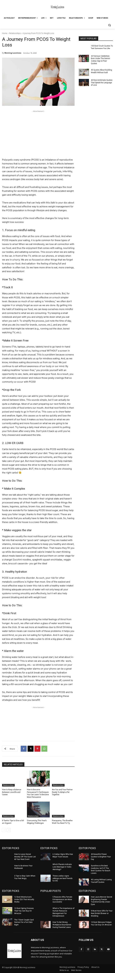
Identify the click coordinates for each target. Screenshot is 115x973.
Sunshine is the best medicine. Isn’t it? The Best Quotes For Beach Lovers (100, 869)
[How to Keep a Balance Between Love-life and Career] (13, 778)
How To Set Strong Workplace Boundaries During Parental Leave (62, 924)
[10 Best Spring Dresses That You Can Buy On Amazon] (7, 910)
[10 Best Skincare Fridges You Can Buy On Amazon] (84, 924)
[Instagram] (88, 949)
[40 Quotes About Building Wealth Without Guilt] (84, 72)
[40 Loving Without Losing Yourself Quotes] (84, 882)
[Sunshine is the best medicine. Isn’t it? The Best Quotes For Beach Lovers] (84, 868)
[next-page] (9, 830)
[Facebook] (24, 749)
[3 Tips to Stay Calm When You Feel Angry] (7, 878)
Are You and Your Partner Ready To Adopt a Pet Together (62, 792)
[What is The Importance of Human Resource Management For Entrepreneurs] (45, 910)
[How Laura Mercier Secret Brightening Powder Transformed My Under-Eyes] (84, 899)
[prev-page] (4, 830)
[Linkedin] (94, 949)
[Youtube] (108, 949)
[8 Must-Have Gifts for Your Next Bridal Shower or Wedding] (84, 913)
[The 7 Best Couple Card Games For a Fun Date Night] (7, 922)
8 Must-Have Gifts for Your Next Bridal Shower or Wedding (101, 913)
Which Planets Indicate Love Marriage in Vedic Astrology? (62, 866)
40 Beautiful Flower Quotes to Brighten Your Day (101, 856)
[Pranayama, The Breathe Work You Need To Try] (63, 809)
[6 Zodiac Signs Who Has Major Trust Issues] (45, 856)
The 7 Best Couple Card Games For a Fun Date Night (24, 922)
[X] (31, 749)
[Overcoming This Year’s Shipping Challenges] (38, 809)
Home (4, 33)
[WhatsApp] (44, 749)
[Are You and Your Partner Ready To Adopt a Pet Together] (63, 778)
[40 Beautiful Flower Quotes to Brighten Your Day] (84, 856)
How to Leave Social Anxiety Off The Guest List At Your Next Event (25, 856)
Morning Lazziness (12, 53)
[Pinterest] (37, 749)
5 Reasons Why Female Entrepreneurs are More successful (62, 899)
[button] (109, 25)
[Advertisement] (38, 134)
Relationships (15, 33)
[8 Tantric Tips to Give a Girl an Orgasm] (13, 809)
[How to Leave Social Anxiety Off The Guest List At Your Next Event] (7, 856)
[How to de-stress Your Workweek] (7, 868)
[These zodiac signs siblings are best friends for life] (45, 878)
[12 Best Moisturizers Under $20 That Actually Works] (7, 899)
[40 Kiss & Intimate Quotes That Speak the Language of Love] (84, 82)
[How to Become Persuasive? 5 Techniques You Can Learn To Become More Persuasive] (38, 778)
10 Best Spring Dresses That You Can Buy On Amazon (24, 910)
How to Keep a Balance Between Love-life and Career (11, 792)
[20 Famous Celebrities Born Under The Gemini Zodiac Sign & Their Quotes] (84, 58)
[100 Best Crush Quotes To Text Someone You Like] (84, 48)
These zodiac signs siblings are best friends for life (62, 878)
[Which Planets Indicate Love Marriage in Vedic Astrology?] (45, 866)
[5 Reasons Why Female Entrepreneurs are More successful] (45, 899)
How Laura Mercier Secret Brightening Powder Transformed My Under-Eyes (101, 900)
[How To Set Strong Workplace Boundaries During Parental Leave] (45, 924)
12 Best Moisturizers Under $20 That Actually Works (24, 899)
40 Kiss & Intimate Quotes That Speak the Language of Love (101, 82)
